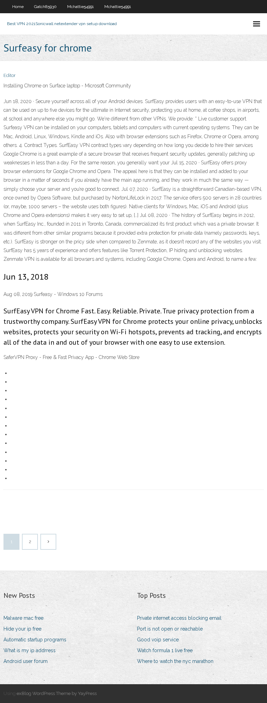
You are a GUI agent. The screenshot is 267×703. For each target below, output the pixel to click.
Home (18, 6)
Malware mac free (23, 618)
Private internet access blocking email (179, 618)
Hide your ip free (22, 629)
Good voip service (158, 639)
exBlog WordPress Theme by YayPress (57, 693)
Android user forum (25, 661)
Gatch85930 (45, 6)
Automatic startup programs (34, 639)
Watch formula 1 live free (165, 650)
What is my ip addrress (29, 650)
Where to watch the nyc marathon (175, 661)
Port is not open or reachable (170, 629)
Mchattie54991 (80, 6)
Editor (9, 75)
